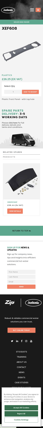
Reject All (21, 414)
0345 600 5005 (21, 22)
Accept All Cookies (21, 408)
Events (21, 377)
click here (13, 123)
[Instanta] (33, 303)
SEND (21, 287)
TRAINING (21, 357)
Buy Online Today (21, 330)
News (21, 372)
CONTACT (21, 367)
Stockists (21, 352)
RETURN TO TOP (20, 231)
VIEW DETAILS (15, 211)
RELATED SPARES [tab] (12, 152)
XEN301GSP (12, 202)
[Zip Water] (10, 303)
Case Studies (21, 382)
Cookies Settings (21, 420)
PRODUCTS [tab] (9, 157)
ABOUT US (22, 362)
